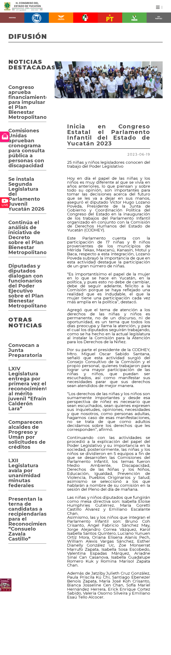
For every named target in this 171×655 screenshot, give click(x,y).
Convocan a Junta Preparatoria (25, 350)
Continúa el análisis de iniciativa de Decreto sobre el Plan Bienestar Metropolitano (27, 237)
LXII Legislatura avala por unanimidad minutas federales (24, 472)
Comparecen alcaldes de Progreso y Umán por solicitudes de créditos (27, 434)
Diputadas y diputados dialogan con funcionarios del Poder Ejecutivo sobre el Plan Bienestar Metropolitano (27, 286)
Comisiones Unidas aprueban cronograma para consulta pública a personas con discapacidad (26, 148)
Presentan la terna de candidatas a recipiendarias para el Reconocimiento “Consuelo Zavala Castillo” (27, 519)
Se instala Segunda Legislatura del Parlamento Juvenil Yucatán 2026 (26, 194)
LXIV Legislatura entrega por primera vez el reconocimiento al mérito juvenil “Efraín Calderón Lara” (27, 389)
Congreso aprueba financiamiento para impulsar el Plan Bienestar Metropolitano (27, 102)
